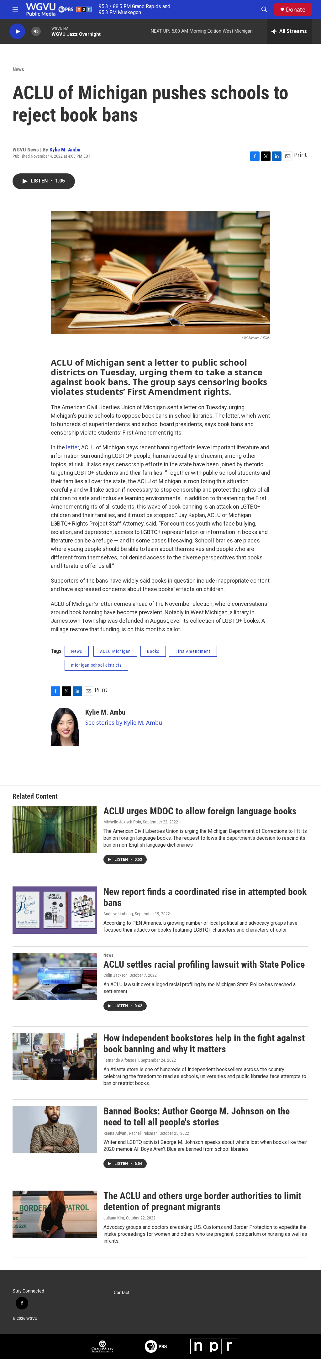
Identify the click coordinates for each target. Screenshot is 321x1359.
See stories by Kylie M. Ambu (123, 722)
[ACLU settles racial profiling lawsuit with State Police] (55, 976)
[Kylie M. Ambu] (65, 727)
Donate (295, 9)
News (18, 69)
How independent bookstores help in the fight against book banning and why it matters (204, 1044)
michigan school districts (96, 665)
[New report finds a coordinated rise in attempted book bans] (55, 909)
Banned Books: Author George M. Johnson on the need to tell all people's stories (196, 1117)
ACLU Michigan (115, 651)
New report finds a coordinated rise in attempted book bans (205, 897)
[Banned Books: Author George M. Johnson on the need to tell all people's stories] (55, 1129)
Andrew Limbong (118, 913)
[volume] (36, 31)
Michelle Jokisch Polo (122, 821)
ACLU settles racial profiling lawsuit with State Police (204, 964)
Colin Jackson (115, 975)
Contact (121, 1292)
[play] (17, 31)
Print (300, 154)
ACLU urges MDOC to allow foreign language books (200, 811)
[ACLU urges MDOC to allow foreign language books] (55, 829)
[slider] (46, 31)
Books (153, 651)
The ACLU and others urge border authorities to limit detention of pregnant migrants (202, 1201)
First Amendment (193, 651)
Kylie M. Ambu (65, 149)
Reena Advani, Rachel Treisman (130, 1133)
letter (72, 447)
